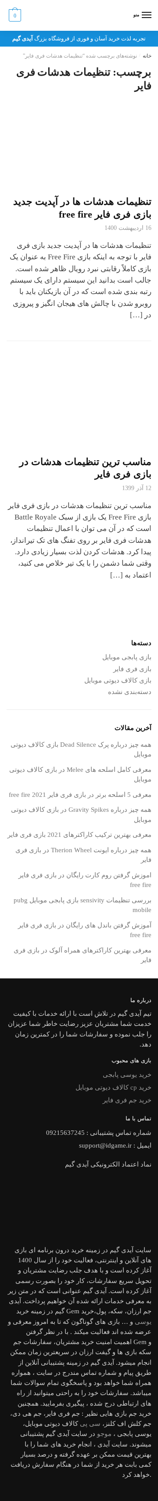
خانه (147, 56)
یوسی (143, 1321)
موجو (104, 1433)
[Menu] (146, 15)
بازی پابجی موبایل (126, 657)
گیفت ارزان (95, 1352)
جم (133, 1413)
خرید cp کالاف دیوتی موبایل (113, 1087)
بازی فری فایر (132, 668)
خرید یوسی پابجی (127, 1074)
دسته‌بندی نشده (129, 691)
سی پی (90, 1423)
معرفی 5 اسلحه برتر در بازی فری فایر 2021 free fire (80, 794)
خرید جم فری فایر (127, 1100)
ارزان (134, 1311)
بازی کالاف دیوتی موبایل (117, 680)
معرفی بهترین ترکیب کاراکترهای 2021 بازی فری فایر (79, 834)
